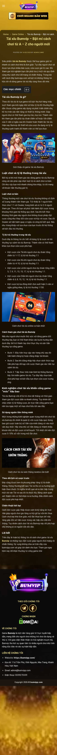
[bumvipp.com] (28, 6)
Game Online (18, 34)
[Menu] (3, 6)
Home (6, 34)
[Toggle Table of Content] (25, 89)
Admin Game (39, 52)
